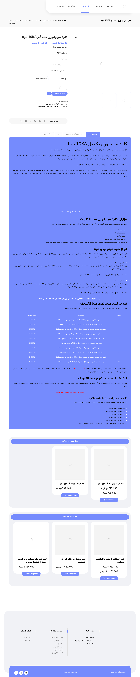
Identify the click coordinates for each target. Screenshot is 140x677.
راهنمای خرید (59, 644)
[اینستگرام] (21, 673)
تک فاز (59, 104)
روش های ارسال (58, 647)
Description (92, 134)
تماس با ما (28, 640)
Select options (110, 500)
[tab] (93, 134)
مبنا (45, 104)
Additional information (74, 134)
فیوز (55, 104)
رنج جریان (64, 79)
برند (58, 134)
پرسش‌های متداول (57, 637)
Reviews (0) (46, 134)
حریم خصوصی (58, 640)
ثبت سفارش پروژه (57, 653)
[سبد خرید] (30, 6)
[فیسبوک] (16, 673)
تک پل (63, 104)
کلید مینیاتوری (50, 104)
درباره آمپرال (27, 637)
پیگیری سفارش (58, 650)
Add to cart (61, 94)
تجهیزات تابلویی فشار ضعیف (53, 107)
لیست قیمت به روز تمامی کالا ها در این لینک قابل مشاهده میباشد (70, 299)
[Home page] (65, 21)
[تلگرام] (26, 673)
